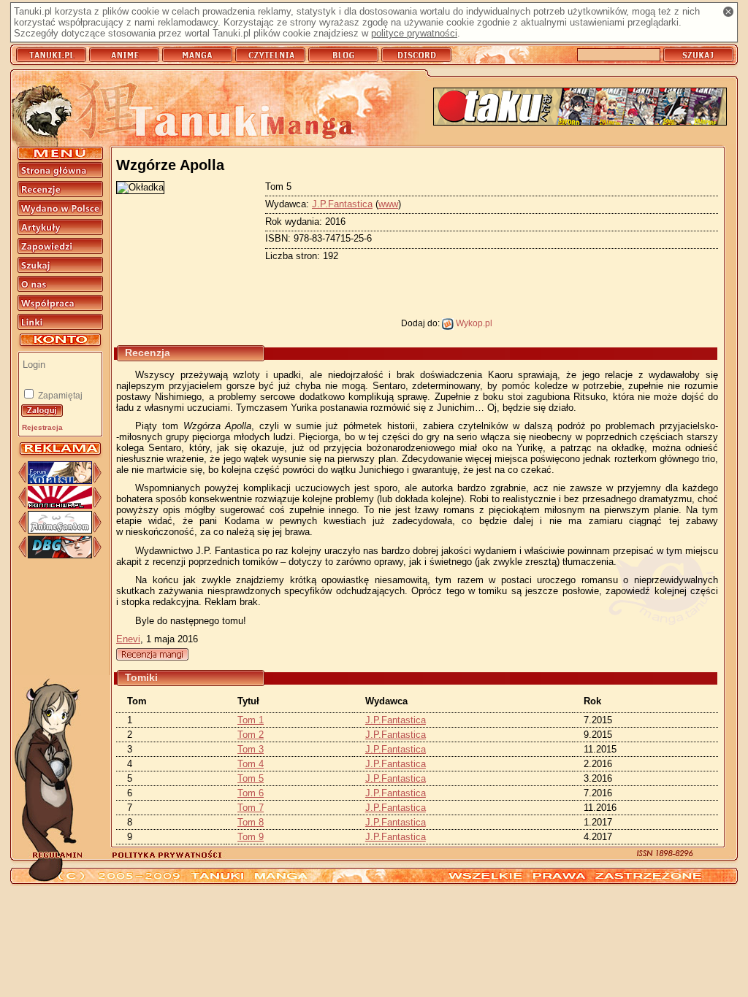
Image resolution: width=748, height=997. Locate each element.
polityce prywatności (414, 33)
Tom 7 (250, 807)
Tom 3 (250, 749)
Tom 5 (250, 778)
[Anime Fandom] (60, 530)
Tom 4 (250, 763)
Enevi (128, 639)
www (388, 204)
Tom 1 (250, 720)
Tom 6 (250, 793)
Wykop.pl (473, 323)
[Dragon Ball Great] (60, 555)
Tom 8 (250, 822)
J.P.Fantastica (342, 204)
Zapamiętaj (59, 395)
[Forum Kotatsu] (60, 480)
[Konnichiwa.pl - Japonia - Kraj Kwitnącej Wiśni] (60, 505)
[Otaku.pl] (580, 108)
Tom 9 (250, 836)
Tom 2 (250, 734)
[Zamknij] (728, 12)
